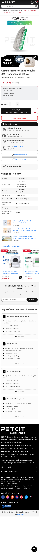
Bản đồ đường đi (19, 336)
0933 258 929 (14, 406)
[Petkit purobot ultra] (19, 61)
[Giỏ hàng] (36, 2)
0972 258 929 (14, 326)
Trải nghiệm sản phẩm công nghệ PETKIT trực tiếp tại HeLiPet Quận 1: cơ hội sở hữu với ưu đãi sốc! (24, 238)
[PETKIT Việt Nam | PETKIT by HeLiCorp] (13, 430)
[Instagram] (7, 497)
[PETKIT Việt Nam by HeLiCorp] (14, 2)
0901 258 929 (14, 381)
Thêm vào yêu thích (20, 155)
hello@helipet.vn (13, 328)
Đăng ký (32, 300)
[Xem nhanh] (20, 255)
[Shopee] (12, 497)
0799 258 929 (18, 147)
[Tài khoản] (32, 2)
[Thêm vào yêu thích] (20, 259)
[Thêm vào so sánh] (20, 263)
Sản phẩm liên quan (10, 246)
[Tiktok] (30, 497)
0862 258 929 (14, 353)
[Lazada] (17, 497)
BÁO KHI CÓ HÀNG (19, 118)
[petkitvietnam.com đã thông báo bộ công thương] (6, 506)
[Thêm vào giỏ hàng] (20, 277)
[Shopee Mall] (21, 497)
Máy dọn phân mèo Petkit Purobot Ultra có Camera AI (10, 273)
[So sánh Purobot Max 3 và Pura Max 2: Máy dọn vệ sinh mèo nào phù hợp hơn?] (7, 230)
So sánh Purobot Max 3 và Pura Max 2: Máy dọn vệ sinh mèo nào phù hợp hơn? (24, 230)
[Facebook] (3, 497)
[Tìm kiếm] (36, 6)
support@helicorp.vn (15, 356)
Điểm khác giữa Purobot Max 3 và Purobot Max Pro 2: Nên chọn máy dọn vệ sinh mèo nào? (24, 223)
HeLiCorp (20, 514)
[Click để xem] (19, 34)
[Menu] (2, 2)
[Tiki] (26, 497)
